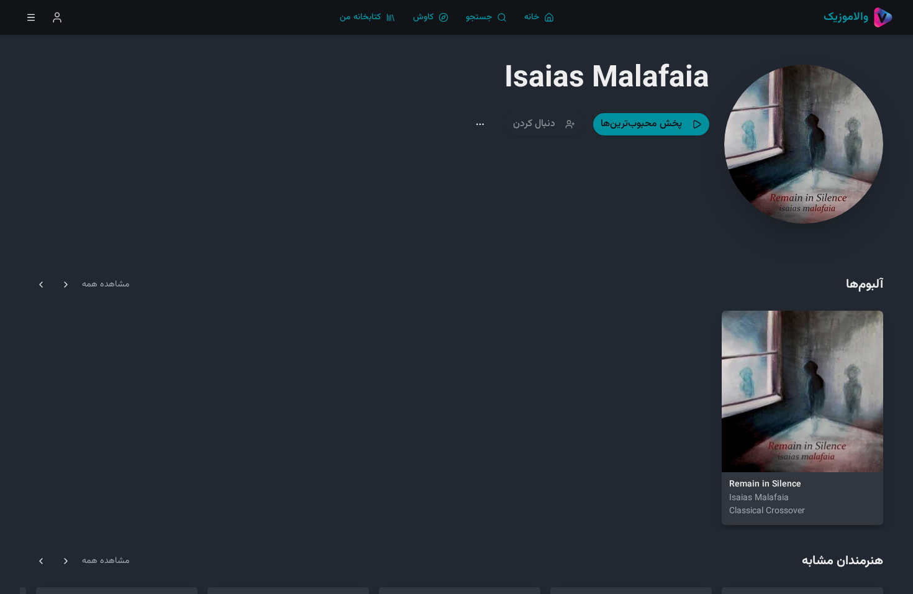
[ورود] (57, 17)
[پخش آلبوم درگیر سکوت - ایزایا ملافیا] (739, 454)
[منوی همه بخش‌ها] (31, 17)
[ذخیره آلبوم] (768, 454)
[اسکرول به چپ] (41, 284)
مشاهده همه (105, 284)
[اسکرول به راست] (66, 284)
